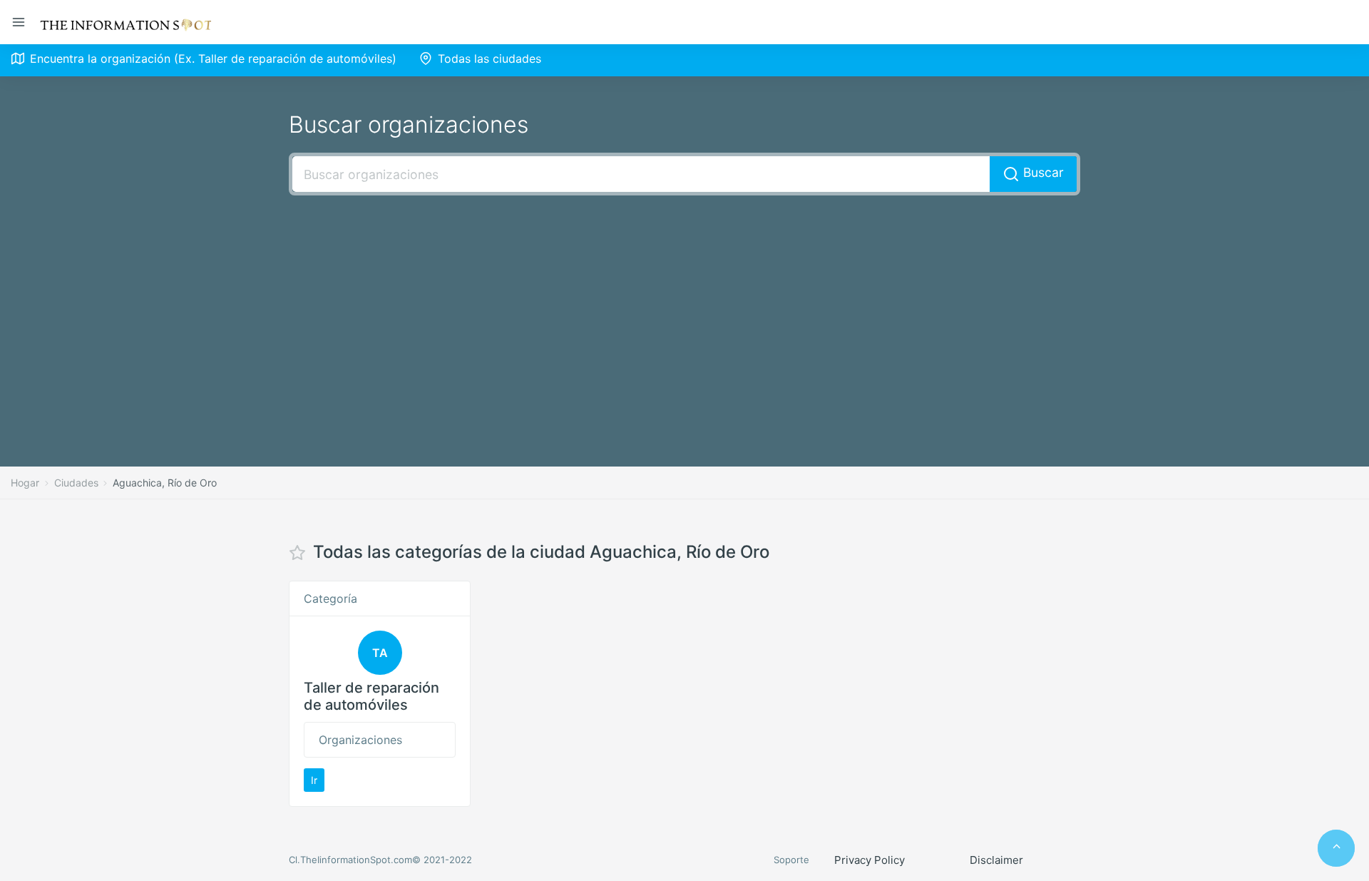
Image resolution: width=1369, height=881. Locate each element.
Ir (314, 780)
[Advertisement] (684, 309)
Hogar (25, 483)
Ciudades (76, 483)
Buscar (1042, 172)
